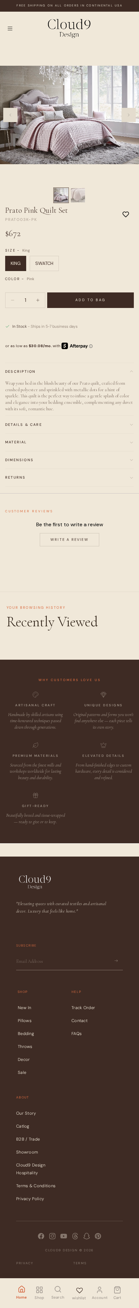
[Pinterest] (98, 1236)
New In (24, 1007)
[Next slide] (129, 115)
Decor (24, 1059)
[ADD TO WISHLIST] (125, 214)
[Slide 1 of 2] (61, 195)
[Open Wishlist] (79, 1289)
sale (22, 1072)
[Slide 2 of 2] (78, 195)
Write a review (69, 539)
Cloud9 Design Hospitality (30, 1169)
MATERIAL (16, 442)
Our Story (26, 1113)
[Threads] (75, 1236)
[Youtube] (64, 1236)
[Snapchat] (87, 1236)
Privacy (24, 1263)
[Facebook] (41, 1236)
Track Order (83, 1007)
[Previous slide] (10, 115)
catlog (22, 1126)
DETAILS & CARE (23, 424)
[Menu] (10, 28)
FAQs (76, 1033)
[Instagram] (52, 1236)
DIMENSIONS (19, 460)
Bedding (26, 1033)
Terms (80, 1263)
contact (79, 1020)
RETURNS (15, 477)
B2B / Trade (28, 1139)
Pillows (24, 1020)
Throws (25, 1046)
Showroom (27, 1152)
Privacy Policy (30, 1198)
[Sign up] (116, 961)
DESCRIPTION (20, 371)
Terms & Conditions (35, 1186)
